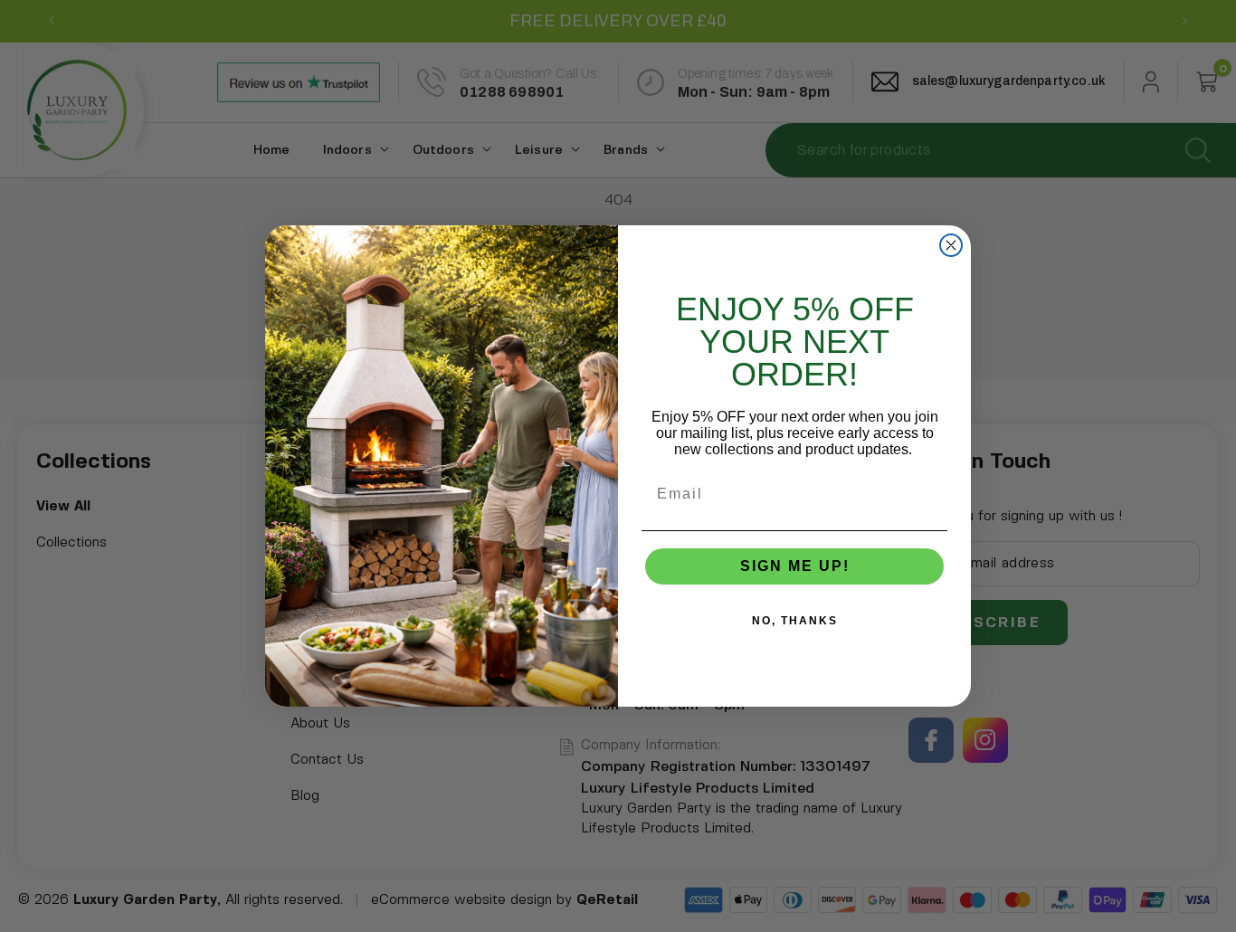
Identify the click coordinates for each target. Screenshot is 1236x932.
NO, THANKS (795, 620)
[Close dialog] (951, 245)
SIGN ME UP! (795, 566)
